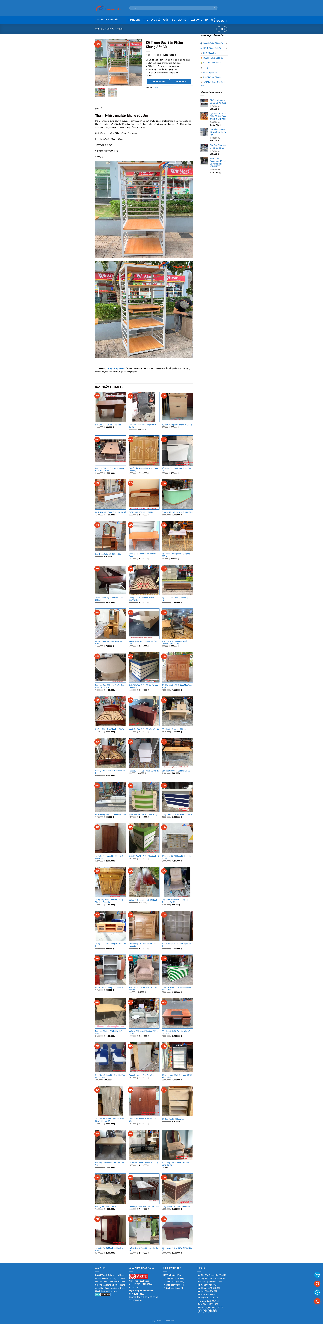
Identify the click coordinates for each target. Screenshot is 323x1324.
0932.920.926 (212, 1298)
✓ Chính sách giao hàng (173, 1281)
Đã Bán (120, 29)
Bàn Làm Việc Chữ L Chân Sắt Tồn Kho (143, 642)
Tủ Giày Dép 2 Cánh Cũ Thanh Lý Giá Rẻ (143, 1249)
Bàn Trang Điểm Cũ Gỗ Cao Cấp (108, 554)
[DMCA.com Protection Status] (103, 1294)
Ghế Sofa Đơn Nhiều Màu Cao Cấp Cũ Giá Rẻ (143, 988)
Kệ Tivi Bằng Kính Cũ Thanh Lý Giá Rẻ (110, 815)
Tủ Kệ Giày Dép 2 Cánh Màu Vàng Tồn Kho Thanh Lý (109, 901)
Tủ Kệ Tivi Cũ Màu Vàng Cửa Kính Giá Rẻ (110, 945)
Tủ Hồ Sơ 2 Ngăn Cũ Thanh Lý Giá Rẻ (177, 425)
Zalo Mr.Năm (180, 81)
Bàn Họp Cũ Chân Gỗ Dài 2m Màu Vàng (142, 555)
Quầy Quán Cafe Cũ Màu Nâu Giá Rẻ (177, 1207)
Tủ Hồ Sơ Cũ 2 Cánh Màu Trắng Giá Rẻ (176, 469)
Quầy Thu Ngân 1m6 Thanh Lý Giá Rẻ (177, 815)
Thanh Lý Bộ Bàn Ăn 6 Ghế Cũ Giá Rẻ (144, 1207)
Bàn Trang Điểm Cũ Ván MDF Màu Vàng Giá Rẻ (175, 1164)
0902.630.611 (212, 1285)
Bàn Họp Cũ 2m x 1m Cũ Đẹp (174, 729)
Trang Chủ (134, 20)
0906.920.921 (213, 1301)
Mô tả (98, 108)
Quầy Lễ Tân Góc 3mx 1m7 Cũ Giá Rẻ (177, 512)
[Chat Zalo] (317, 1292)
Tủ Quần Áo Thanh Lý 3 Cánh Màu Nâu (142, 1120)
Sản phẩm (110, 29)
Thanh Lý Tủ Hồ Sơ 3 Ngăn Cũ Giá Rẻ (144, 771)
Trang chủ (99, 29)
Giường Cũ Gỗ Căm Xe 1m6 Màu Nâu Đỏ (110, 772)
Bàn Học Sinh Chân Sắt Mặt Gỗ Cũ (176, 771)
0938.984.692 (211, 1291)
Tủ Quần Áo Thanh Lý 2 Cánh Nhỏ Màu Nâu (109, 857)
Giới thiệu (169, 20)
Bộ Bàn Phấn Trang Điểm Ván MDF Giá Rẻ (109, 642)
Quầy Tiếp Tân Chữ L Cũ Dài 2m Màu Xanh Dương (143, 686)
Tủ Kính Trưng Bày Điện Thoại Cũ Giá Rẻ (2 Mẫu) (177, 1076)
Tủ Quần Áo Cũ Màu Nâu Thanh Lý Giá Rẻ (109, 1249)
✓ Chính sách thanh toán (173, 1285)
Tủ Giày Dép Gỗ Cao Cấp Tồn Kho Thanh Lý (142, 945)
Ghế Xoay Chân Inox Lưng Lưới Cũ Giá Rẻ (142, 426)
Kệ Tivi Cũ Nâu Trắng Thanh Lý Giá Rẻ (110, 512)
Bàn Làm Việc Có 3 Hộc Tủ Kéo (108, 425)
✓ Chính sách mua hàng (173, 1278)
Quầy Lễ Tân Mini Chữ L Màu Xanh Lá (144, 856)
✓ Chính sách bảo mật (173, 1288)
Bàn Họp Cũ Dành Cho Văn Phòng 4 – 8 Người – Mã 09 (110, 469)
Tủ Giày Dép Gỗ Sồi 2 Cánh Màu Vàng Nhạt (177, 686)
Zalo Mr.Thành (158, 81)
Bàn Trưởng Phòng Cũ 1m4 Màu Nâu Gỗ (177, 1249)
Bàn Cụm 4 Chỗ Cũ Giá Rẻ (105, 1207)
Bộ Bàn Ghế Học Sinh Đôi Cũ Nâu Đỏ (143, 900)
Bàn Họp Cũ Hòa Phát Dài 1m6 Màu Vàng (109, 1164)
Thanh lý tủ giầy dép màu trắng (141, 1075)
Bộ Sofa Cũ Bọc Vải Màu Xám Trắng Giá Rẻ (143, 1032)
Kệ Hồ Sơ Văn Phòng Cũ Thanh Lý (109, 988)
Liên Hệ (182, 20)
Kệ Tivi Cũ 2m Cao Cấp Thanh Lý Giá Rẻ (177, 599)
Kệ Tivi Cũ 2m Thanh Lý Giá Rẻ (141, 512)
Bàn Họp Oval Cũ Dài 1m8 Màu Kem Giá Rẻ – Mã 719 (109, 686)
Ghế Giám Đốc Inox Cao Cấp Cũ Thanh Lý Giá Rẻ (175, 901)
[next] (138, 62)
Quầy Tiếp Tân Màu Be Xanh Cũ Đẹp (143, 815)
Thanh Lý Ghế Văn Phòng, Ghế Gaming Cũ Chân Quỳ (174, 642)
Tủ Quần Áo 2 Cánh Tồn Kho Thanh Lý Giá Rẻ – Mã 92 (109, 1120)
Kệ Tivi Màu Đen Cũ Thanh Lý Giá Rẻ (143, 1163)
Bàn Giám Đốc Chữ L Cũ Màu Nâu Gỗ (144, 729)
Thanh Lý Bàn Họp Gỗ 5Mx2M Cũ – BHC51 (109, 599)
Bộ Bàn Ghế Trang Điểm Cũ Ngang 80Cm (176, 555)
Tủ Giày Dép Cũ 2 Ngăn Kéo (173, 1119)
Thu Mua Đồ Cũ (151, 20)
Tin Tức (209, 20)
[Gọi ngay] (317, 1301)
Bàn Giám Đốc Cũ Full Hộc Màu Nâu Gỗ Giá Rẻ (176, 1032)
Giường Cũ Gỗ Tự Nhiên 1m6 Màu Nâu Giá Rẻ (142, 599)
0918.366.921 (214, 1288)
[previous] (99, 62)
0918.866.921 (212, 1294)
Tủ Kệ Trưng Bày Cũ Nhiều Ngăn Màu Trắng (177, 945)
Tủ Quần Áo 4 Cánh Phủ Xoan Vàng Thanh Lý (143, 469)
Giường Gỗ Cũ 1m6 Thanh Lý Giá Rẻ (109, 729)
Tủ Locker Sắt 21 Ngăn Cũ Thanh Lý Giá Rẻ (176, 857)
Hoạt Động (195, 20)
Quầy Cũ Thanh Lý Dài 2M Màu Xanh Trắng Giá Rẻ (176, 988)
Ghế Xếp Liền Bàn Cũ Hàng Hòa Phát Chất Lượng (110, 1076)
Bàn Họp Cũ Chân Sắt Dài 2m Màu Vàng (109, 1032)
